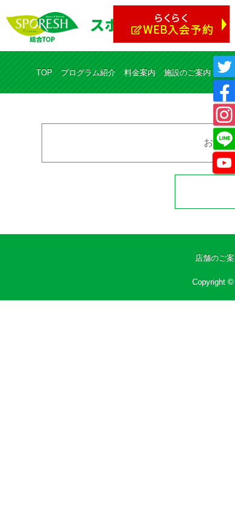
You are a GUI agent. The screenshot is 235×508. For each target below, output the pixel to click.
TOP (44, 72)
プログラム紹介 (88, 72)
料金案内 (139, 72)
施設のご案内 (187, 72)
